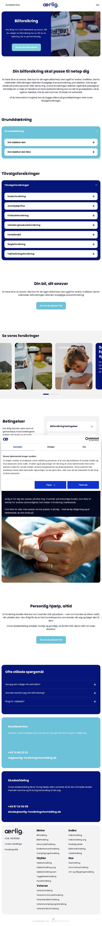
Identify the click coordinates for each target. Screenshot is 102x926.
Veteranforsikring (44, 890)
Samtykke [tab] (17, 447)
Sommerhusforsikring (78, 867)
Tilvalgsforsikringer (16, 185)
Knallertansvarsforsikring (48, 848)
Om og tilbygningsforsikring (81, 872)
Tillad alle (83, 485)
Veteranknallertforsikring (48, 899)
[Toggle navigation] (97, 5)
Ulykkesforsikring (44, 863)
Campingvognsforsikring (48, 853)
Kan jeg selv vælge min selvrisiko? (22, 684)
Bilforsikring (42, 835)
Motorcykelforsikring (46, 844)
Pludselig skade (75, 844)
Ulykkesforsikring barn (46, 872)
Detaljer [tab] (51, 447)
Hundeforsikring (44, 881)
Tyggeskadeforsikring (46, 876)
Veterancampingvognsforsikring (51, 904)
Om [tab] (84, 447)
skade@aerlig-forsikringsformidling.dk (34, 812)
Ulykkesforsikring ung (46, 867)
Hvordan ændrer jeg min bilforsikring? (25, 692)
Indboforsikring (75, 835)
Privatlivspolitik (11, 849)
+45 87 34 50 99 (18, 806)
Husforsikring (74, 863)
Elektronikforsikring (77, 848)
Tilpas (49, 485)
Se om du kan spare (26, 47)
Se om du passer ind (51, 305)
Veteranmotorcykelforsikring (50, 895)
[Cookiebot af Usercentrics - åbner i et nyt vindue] (87, 439)
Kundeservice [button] (13, 4)
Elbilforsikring (42, 839)
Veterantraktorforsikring (48, 908)
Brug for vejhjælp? (14, 701)
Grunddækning (14, 131)
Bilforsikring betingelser (64, 426)
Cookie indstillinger (13, 844)
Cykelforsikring (75, 853)
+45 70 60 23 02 (18, 752)
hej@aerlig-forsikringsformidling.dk (32, 758)
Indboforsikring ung (77, 839)
